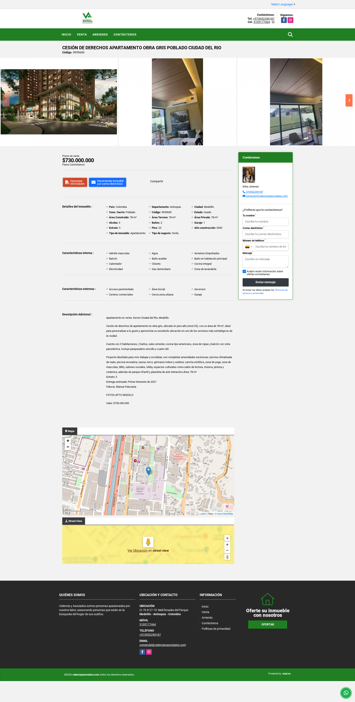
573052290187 (254, 191)
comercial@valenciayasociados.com (162, 645)
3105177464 (262, 22)
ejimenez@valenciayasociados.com (267, 196)
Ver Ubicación (138, 551)
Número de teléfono (254, 240)
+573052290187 (263, 18)
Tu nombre (249, 215)
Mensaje (248, 253)
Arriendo (100, 34)
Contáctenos (125, 34)
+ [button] (68, 440)
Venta (82, 34)
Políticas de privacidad (216, 628)
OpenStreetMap (225, 513)
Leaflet (202, 513)
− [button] (68, 446)
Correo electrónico (253, 228)
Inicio (66, 34)
